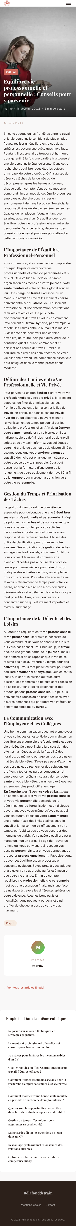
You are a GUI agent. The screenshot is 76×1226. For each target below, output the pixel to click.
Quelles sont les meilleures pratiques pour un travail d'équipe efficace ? (38, 1069)
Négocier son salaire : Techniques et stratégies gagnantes (31, 1033)
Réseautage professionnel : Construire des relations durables (35, 1147)
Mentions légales (31, 1204)
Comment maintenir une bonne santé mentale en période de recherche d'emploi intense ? (38, 1098)
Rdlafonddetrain (38, 1192)
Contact (50, 1204)
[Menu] (68, 3)
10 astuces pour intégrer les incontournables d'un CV (36, 1057)
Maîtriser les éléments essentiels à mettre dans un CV (35, 1134)
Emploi (11, 72)
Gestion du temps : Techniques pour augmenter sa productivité (31, 1122)
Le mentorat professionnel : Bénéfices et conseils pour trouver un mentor (34, 1045)
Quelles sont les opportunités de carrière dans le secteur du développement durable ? (36, 1110)
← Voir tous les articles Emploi (24, 987)
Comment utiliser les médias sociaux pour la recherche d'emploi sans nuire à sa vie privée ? (37, 1083)
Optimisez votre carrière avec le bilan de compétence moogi (34, 1159)
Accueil (8, 123)
